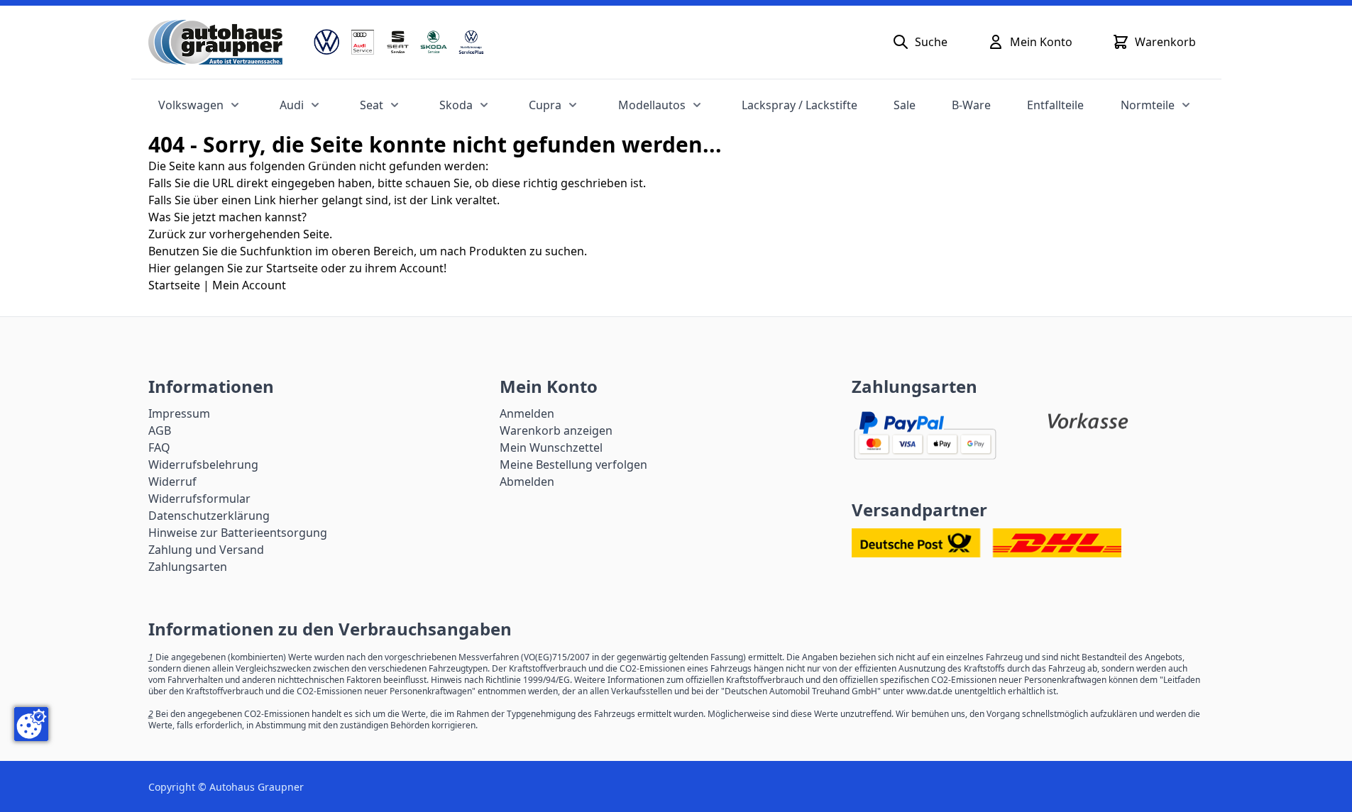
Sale (905, 105)
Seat (371, 105)
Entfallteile (1055, 105)
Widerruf (172, 481)
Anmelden (527, 413)
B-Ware (971, 105)
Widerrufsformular (199, 498)
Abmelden (527, 481)
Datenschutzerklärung (209, 515)
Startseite (174, 285)
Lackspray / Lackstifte (799, 105)
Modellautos (652, 105)
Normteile (1148, 105)
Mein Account (249, 285)
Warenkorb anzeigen (556, 430)
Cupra (545, 105)
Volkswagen (191, 105)
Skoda (456, 105)
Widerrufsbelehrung (203, 464)
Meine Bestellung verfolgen (573, 464)
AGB (159, 430)
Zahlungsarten (187, 566)
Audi (292, 105)
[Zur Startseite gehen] (215, 42)
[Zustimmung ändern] (31, 724)
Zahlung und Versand (206, 549)
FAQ (159, 447)
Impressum (179, 413)
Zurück (167, 234)
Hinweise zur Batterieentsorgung (237, 532)
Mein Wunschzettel (551, 447)
